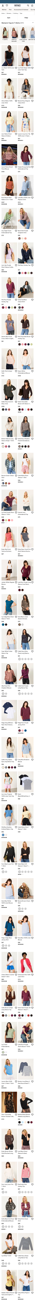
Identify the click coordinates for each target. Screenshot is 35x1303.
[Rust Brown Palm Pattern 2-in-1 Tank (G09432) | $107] (9, 185)
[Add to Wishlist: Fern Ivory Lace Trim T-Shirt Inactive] (16, 1184)
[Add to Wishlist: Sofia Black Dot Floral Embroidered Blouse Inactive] (16, 1219)
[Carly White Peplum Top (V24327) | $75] (26, 1280)
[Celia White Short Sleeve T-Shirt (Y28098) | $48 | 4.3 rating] (26, 482)
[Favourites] (7, 5)
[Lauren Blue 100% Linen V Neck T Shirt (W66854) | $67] (9, 1069)
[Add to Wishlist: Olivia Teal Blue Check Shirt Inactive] (32, 300)
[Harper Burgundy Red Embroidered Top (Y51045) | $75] (26, 154)
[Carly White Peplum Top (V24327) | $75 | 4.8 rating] (26, 1299)
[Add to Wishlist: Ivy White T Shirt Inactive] (16, 1256)
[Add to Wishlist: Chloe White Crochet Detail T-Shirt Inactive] (16, 975)
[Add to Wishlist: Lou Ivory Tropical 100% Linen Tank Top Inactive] (16, 794)
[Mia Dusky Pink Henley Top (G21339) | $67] (26, 1172)
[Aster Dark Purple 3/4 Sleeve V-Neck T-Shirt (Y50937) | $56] (26, 995)
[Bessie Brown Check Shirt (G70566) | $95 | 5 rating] (26, 911)
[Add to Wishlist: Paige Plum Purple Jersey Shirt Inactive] (32, 723)
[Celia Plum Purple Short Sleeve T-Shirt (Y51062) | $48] (26, 1032)
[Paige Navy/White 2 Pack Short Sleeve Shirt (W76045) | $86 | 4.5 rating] (9, 729)
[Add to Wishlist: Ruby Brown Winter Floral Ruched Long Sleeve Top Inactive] (16, 1151)
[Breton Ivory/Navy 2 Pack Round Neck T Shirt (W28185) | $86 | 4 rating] (26, 1088)
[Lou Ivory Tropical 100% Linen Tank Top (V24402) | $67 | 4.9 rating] (9, 800)
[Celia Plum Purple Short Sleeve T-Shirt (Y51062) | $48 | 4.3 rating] (26, 1051)
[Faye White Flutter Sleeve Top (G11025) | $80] (9, 639)
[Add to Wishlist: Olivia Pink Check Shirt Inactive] (32, 1219)
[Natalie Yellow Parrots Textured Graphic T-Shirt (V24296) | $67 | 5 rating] (9, 1299)
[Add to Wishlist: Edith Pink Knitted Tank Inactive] (16, 371)
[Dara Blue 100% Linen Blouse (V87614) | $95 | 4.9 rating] (26, 944)
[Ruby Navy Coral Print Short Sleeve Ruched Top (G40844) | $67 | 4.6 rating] (26, 555)
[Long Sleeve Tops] (23, 33)
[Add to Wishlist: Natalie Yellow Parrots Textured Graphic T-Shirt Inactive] (16, 1293)
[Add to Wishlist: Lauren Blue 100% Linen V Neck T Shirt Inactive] (16, 1081)
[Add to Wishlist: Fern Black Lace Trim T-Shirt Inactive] (16, 864)
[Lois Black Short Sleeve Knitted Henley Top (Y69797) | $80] (26, 1139)
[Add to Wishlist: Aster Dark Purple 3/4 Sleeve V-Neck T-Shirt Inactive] (32, 1008)
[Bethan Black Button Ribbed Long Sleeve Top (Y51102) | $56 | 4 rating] (26, 1125)
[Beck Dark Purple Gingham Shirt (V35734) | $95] (26, 218)
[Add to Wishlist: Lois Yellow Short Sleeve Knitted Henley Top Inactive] (16, 134)
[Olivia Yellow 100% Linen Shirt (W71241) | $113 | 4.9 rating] (9, 107)
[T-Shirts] (5, 33)
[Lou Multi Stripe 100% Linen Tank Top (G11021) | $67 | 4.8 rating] (26, 74)
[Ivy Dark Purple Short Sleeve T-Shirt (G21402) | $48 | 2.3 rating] (9, 522)
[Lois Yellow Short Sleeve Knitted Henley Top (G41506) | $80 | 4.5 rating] (9, 140)
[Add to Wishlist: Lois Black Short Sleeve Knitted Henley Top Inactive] (32, 1151)
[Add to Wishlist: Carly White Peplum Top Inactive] (32, 1293)
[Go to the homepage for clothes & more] (17, 5)
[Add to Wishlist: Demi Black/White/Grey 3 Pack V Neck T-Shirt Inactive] (32, 794)
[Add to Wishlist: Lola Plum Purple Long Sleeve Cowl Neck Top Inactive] (32, 582)
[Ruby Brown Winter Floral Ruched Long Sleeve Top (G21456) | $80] (9, 1139)
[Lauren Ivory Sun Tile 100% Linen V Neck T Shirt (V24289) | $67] (26, 121)
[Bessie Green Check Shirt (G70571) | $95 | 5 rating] (9, 486)
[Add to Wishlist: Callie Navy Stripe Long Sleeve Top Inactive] (32, 1256)
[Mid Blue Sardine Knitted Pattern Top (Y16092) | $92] (9, 814)
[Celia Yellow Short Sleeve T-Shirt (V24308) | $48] (26, 814)
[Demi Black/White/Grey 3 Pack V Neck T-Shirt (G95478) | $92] (26, 781)
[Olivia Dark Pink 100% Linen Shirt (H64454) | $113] (26, 962)
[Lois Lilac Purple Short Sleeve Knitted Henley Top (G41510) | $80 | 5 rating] (9, 271)
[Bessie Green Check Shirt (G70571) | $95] (9, 463)
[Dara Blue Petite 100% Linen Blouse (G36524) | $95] (9, 888)
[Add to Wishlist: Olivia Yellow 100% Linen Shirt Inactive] (16, 101)
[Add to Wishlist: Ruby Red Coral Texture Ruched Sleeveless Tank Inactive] (16, 549)
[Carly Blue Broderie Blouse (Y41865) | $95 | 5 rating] (26, 766)
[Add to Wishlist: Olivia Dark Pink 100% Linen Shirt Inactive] (32, 975)
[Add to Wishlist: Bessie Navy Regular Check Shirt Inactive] (32, 101)
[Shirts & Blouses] (14, 33)
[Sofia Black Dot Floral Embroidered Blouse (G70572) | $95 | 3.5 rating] (9, 1229)
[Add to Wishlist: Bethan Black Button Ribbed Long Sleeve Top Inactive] (32, 1115)
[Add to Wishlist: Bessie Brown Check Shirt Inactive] (32, 901)
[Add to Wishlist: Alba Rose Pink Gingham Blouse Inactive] (16, 686)
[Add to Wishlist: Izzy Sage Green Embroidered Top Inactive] (16, 231)
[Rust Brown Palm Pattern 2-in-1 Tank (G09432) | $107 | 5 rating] (9, 204)
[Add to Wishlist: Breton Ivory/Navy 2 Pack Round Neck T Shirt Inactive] (32, 1081)
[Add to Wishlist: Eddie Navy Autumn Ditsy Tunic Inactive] (16, 402)
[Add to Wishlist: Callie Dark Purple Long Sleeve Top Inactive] (32, 686)
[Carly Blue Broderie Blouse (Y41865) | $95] (26, 747)
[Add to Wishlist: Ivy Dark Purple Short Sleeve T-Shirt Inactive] (16, 512)
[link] (3, 5)
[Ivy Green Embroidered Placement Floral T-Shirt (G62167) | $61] (9, 1032)
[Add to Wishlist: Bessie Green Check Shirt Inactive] (16, 476)
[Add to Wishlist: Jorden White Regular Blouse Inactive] (16, 582)
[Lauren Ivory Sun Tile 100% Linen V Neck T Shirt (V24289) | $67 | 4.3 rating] (26, 140)
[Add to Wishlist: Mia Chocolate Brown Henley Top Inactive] (32, 337)
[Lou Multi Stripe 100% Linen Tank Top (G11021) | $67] (26, 55)
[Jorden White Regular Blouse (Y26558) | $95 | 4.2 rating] (9, 588)
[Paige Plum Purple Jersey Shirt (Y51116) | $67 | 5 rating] (26, 733)
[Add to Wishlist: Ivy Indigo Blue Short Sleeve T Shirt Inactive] (16, 617)
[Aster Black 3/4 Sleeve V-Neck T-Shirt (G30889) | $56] (26, 851)
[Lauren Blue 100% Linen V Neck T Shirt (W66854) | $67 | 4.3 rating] (9, 1088)
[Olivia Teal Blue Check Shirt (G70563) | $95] (26, 287)
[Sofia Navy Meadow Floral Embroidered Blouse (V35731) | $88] (26, 426)
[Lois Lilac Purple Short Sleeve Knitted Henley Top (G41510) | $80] (9, 252)
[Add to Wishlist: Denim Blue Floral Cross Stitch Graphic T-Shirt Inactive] (16, 337)
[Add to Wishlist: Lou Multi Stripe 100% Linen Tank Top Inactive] (32, 68)
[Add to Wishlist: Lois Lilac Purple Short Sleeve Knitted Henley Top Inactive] (16, 265)
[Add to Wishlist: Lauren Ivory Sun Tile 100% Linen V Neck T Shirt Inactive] (32, 134)
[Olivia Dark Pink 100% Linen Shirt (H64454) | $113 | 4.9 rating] (26, 981)
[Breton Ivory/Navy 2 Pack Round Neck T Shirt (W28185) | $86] (26, 1069)
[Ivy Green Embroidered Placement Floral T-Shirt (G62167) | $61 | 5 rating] (9, 1055)
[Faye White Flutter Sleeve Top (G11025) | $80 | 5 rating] (9, 658)
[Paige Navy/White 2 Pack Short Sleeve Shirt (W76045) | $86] (9, 710)
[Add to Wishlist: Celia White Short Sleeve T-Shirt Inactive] (32, 476)
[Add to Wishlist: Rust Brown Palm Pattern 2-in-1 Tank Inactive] (16, 198)
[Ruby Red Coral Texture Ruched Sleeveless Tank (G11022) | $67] (9, 537)
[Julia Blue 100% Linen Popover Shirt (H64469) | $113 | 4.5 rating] (26, 204)
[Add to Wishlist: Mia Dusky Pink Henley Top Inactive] (32, 1184)
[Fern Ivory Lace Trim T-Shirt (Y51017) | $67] (9, 1172)
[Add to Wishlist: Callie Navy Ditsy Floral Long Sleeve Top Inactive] (32, 651)
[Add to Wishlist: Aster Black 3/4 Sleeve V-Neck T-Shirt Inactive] (32, 864)
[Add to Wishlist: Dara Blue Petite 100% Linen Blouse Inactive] (16, 901)
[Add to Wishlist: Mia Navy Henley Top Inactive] (32, 265)
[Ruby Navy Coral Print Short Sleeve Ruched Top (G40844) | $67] (26, 537)
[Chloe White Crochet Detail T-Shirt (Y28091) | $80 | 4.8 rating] (9, 981)
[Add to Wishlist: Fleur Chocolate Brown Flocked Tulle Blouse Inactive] (16, 1115)
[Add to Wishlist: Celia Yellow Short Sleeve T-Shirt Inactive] (32, 827)
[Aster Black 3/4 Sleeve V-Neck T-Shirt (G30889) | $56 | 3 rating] (26, 874)
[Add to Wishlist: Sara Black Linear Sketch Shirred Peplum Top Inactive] (32, 617)
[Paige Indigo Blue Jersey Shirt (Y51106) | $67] (9, 925)
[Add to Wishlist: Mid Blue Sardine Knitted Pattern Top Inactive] (16, 827)
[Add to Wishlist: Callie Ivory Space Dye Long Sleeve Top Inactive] (16, 760)
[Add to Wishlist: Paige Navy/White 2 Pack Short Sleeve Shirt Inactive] (16, 723)
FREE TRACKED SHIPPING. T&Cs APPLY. (17, 1)
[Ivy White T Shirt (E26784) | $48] (9, 1243)
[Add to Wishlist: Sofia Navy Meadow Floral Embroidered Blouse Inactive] (32, 439)
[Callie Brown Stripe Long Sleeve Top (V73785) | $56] (9, 995)
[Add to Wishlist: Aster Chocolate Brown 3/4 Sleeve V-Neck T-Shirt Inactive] (32, 402)
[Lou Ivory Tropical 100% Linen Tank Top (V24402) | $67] (9, 781)
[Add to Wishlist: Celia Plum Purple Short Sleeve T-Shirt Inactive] (32, 1045)
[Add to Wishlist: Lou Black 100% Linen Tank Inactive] (16, 68)
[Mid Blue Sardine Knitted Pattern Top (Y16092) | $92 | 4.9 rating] (9, 837)
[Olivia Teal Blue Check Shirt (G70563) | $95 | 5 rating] (26, 310)
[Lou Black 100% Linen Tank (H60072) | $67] (9, 55)
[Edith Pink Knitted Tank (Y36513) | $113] (9, 358)
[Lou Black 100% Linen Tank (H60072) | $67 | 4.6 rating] (9, 74)
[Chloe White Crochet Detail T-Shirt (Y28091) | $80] (9, 962)
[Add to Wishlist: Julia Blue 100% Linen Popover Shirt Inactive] (32, 198)
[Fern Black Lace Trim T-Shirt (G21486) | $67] (9, 851)
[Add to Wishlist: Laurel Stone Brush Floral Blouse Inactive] (16, 167)
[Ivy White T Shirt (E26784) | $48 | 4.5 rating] (9, 1266)
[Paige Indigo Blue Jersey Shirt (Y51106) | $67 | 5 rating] (9, 948)
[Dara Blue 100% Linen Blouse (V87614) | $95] (26, 925)
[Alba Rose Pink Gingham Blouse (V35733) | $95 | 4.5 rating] (9, 696)
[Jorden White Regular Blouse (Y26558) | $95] (9, 570)
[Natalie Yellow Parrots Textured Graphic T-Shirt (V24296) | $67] (9, 1280)
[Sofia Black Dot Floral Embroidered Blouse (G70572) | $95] (9, 1206)
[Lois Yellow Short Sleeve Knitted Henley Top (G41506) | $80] (9, 121)
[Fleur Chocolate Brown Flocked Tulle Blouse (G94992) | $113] (9, 1102)
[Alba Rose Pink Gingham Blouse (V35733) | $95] (9, 673)
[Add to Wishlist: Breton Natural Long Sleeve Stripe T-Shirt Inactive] (16, 439)
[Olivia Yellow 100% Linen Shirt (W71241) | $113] (9, 88)
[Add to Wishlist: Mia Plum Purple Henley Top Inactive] (16, 300)
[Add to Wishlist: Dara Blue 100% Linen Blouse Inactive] (32, 938)
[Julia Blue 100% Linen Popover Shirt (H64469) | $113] (26, 185)
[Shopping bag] (32, 5)
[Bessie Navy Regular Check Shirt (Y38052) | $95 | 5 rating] (26, 107)
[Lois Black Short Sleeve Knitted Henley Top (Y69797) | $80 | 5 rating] (26, 1158)
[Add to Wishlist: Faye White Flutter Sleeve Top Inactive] (16, 651)
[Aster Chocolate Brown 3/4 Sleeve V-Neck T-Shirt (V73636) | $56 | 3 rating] (26, 412)
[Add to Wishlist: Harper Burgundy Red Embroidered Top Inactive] (32, 167)
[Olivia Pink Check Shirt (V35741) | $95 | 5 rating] (26, 1229)
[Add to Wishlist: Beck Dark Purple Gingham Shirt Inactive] (32, 231)
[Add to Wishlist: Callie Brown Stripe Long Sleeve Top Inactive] (16, 1008)
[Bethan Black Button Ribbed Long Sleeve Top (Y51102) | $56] (26, 1102)
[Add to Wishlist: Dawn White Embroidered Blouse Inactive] (32, 371)
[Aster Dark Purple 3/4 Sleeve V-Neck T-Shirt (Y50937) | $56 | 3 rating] (26, 1018)
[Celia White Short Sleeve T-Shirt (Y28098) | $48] (26, 463)
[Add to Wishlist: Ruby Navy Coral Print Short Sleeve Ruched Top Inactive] (32, 549)
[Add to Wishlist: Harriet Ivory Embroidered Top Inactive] (32, 512)
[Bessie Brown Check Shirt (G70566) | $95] (26, 888)
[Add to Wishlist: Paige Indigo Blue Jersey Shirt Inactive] (16, 938)
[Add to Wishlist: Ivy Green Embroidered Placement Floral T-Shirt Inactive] (16, 1045)
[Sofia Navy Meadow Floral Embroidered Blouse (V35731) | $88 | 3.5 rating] (26, 449)
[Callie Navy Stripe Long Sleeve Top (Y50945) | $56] (26, 1243)
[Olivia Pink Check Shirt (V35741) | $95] (26, 1206)
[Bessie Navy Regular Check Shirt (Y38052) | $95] (26, 88)
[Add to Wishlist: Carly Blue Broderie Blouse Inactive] (32, 760)
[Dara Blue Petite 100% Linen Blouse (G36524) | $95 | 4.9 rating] (9, 907)
